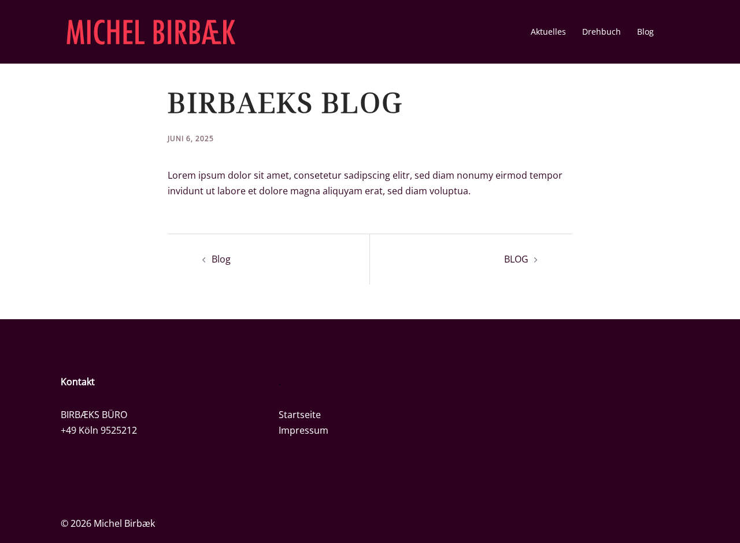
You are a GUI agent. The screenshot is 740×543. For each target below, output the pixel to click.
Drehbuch (601, 31)
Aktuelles (548, 31)
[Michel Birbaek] (151, 30)
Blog (645, 31)
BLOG (516, 259)
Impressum (303, 430)
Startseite (300, 414)
